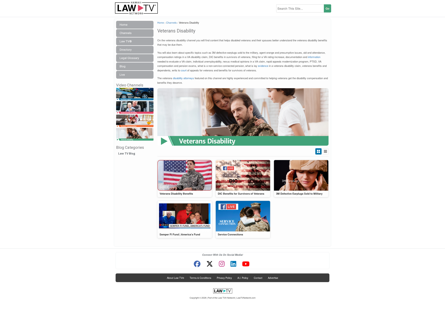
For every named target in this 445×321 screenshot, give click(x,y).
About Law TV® (175, 278)
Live (122, 74)
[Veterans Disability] (134, 134)
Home (123, 24)
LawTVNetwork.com (246, 297)
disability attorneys (183, 78)
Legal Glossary (129, 58)
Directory (126, 49)
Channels (126, 33)
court (184, 70)
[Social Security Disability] (134, 107)
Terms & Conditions (200, 278)
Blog (123, 66)
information (314, 57)
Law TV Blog (126, 153)
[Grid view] (318, 151)
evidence (263, 66)
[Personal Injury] (134, 94)
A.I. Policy (242, 278)
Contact (258, 278)
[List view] (325, 151)
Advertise (273, 278)
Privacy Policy (224, 278)
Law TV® (126, 41)
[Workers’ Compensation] (134, 121)
